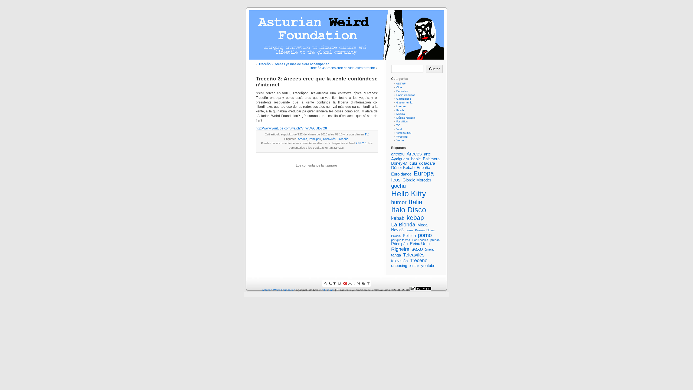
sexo (417, 249)
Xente (400, 140)
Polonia (396, 236)
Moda (422, 225)
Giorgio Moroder (417, 180)
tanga (396, 255)
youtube (428, 266)
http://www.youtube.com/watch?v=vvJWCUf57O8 (291, 128)
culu (413, 163)
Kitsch (400, 110)
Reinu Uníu (420, 244)
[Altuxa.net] (346, 285)
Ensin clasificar (405, 94)
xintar (414, 266)
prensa (435, 240)
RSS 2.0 (360, 143)
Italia (415, 202)
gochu (398, 186)
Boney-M (399, 163)
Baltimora (431, 159)
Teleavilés (329, 139)
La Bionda (403, 224)
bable (416, 159)
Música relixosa (405, 117)
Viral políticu (403, 132)
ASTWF (401, 83)
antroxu (397, 154)
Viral (399, 129)
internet (401, 106)
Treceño (342, 139)
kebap (415, 217)
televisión (399, 261)
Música (400, 113)
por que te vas (400, 240)
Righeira (400, 249)
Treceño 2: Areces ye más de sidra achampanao (294, 64)
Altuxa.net (328, 289)
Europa (424, 173)
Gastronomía (404, 102)
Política (409, 235)
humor (399, 202)
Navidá (397, 230)
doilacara (427, 163)
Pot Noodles (420, 240)
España (423, 167)
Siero (429, 249)
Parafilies (402, 121)
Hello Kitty (408, 193)
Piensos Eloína (424, 230)
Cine (399, 87)
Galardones (403, 98)
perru (409, 230)
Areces (302, 139)
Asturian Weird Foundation (278, 289)
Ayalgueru (400, 159)
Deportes (402, 91)
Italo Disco (408, 210)
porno (425, 235)
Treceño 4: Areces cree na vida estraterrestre (342, 68)
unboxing (399, 266)
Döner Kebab (402, 167)
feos (395, 180)
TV (366, 134)
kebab (397, 218)
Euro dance (401, 174)
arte (427, 154)
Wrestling (402, 136)
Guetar (434, 69)
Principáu (315, 139)
